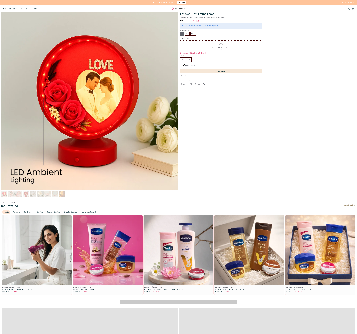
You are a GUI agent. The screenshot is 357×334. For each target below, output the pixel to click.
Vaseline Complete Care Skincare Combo (298, 289)
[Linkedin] (353, 2)
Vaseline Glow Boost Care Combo (83, 289)
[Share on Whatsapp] (199, 84)
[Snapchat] (348, 2)
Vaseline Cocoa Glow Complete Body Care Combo (231, 289)
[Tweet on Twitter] (191, 84)
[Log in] (349, 8)
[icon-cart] (353, 8)
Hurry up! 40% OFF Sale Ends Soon (164, 2)
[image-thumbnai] (4, 194)
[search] (344, 8)
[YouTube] (351, 2)
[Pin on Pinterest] (195, 84)
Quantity (183, 55)
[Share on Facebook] (187, 84)
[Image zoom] (89, 101)
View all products (349, 205)
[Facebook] (342, 2)
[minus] (182, 59)
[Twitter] (339, 2)
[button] (221, 71)
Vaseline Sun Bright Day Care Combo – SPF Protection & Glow (164, 289)
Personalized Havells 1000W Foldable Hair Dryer (17, 289)
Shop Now (181, 2)
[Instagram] (345, 2)
